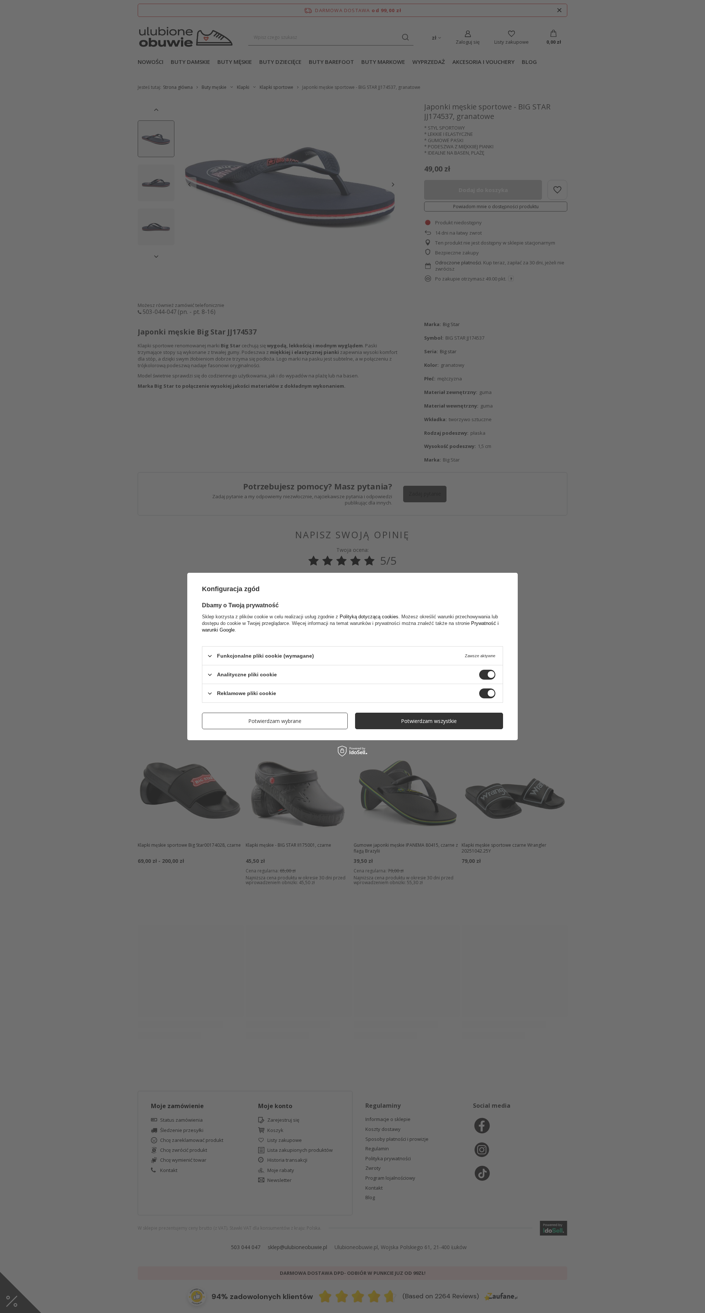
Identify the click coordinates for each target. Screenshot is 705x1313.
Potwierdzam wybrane (274, 720)
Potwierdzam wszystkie (429, 720)
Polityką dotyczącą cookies (369, 616)
